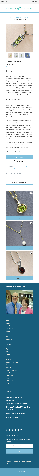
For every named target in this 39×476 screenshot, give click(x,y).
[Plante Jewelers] (19, 8)
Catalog (8, 323)
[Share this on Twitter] (11, 173)
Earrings (8, 354)
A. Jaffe (8, 378)
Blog (7, 336)
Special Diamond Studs (12, 362)
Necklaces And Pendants (12, 169)
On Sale (8, 383)
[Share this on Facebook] (14, 173)
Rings (7, 351)
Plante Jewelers (10, 67)
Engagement (9, 349)
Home (7, 320)
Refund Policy (17, 461)
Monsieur (8, 367)
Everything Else (10, 372)
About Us (8, 326)
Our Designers (9, 328)
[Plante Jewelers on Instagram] (18, 430)
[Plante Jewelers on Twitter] (7, 430)
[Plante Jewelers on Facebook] (9, 430)
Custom (8, 331)
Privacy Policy (10, 461)
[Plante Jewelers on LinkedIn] (15, 430)
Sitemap (8, 424)
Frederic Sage (9, 375)
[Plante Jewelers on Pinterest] (12, 430)
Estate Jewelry (10, 380)
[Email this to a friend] (19, 173)
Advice (8, 334)
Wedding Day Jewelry (11, 370)
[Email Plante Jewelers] (21, 430)
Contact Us (9, 339)
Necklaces (8, 357)
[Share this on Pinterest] (17, 173)
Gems (7, 365)
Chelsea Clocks (10, 386)
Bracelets (8, 359)
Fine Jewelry (24, 167)
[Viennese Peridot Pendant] (19, 38)
